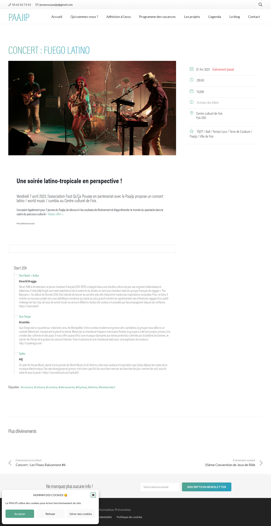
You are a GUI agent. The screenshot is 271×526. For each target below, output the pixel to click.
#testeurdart (107, 387)
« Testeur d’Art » (54, 214)
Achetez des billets (208, 102)
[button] (93, 495)
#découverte (66, 387)
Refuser (50, 513)
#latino (93, 387)
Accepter (19, 513)
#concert (27, 387)
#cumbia (51, 387)
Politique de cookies (129, 517)
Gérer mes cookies (81, 513)
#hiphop (81, 387)
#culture (39, 387)
